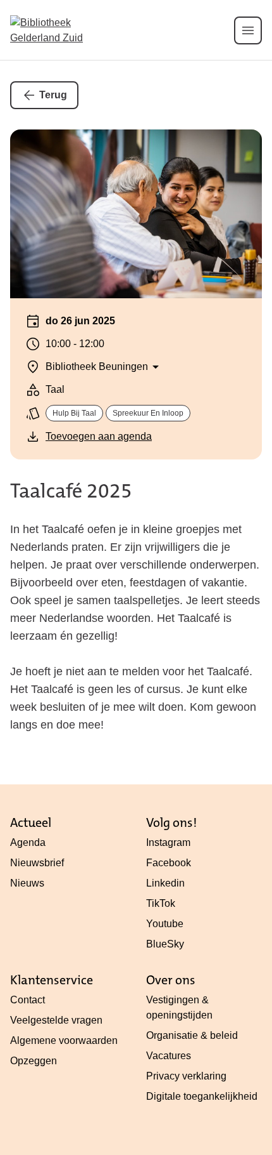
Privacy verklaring (186, 1076)
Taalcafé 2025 (71, 491)
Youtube (164, 923)
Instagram (168, 842)
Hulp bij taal (74, 413)
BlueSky (165, 944)
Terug (53, 94)
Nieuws (27, 883)
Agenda (28, 842)
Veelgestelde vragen (56, 1020)
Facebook (168, 862)
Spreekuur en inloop (148, 413)
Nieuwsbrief (37, 862)
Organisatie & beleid (192, 1035)
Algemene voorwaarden (64, 1040)
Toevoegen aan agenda (99, 436)
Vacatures (168, 1055)
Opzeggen (33, 1060)
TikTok (160, 903)
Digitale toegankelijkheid (201, 1096)
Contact (27, 999)
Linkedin (165, 883)
